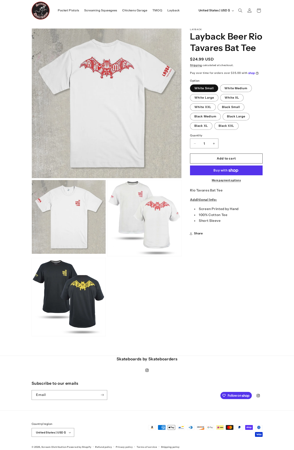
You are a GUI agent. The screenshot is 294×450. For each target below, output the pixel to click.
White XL (232, 97)
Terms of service (147, 447)
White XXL (202, 107)
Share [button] (198, 233)
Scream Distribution (53, 447)
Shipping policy (170, 447)
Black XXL (226, 126)
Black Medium (205, 116)
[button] (240, 10)
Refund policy (103, 447)
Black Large (236, 116)
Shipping (196, 65)
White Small (204, 88)
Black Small (231, 107)
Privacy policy (124, 447)
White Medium (236, 88)
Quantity (196, 135)
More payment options (226, 180)
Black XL (201, 126)
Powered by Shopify (79, 447)
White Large (204, 97)
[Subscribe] (102, 395)
